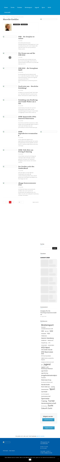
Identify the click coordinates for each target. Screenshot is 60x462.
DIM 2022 (47, 331)
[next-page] (22, 202)
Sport (43, 7)
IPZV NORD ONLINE (46, 350)
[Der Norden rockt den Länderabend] (10, 171)
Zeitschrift (7, 12)
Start (4, 16)
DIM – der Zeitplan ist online (26, 37)
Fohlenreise (44, 336)
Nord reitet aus (45, 387)
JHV (42, 364)
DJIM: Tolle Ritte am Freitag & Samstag (25, 151)
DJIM (51, 331)
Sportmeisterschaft (45, 396)
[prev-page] (4, 202)
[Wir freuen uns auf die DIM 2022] (10, 57)
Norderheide (45, 384)
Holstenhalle (44, 345)
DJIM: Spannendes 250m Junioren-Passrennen (27, 117)
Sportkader (44, 391)
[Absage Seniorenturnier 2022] (10, 187)
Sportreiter (45, 398)
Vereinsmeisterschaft (48, 403)
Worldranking (44, 406)
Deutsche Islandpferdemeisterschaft (47, 328)
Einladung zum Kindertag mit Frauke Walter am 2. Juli (28, 101)
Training (44, 401)
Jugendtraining (44, 373)
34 (19, 202)
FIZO (48, 333)
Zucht (49, 7)
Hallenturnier (50, 340)
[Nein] (58, 459)
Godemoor (44, 340)
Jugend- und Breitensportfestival (47, 367)
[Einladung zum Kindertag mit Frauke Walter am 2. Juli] (10, 104)
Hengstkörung (44, 342)
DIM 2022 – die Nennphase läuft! (28, 69)
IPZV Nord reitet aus (47, 352)
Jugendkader (44, 371)
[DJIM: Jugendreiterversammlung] (10, 136)
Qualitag (53, 386)
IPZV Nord (45, 347)
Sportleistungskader (45, 394)
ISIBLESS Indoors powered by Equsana (47, 359)
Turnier (51, 401)
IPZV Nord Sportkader (46, 356)
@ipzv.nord (40, 436)
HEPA (49, 342)
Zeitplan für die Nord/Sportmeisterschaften (48, 312)
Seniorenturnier (45, 389)
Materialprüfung (46, 380)
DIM (42, 331)
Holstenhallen (51, 345)
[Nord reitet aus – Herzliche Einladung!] (10, 90)
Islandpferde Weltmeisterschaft (47, 362)
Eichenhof (43, 333)
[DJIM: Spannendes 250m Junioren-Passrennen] (10, 121)
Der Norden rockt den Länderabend (26, 167)
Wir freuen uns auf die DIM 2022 (26, 54)
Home (6, 7)
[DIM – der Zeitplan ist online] (10, 41)
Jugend (37, 7)
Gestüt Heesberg (47, 338)
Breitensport (28, 7)
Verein (12, 7)
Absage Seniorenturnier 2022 (27, 184)
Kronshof (43, 377)
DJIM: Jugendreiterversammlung (27, 133)
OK (30, 459)
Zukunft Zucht (46, 408)
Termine (19, 7)
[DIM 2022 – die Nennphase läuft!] (10, 72)
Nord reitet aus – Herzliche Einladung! (28, 87)
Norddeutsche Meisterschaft (47, 382)
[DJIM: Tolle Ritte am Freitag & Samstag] (10, 154)
